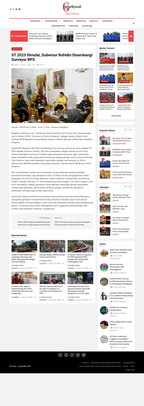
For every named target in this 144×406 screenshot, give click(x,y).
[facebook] (10, 9)
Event (121, 98)
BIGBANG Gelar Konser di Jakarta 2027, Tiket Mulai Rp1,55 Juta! (73, 36)
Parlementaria (58, 26)
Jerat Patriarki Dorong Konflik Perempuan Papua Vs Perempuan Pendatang (121, 281)
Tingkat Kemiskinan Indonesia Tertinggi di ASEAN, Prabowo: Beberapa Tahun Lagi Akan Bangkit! (107, 109)
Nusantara (35, 21)
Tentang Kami (129, 363)
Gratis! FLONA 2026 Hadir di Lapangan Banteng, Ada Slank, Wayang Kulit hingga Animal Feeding (23, 258)
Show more (116, 116)
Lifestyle (93, 21)
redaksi (16, 65)
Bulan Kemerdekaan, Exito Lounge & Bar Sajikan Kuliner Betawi (122, 231)
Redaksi (85, 363)
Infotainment (124, 62)
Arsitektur (107, 21)
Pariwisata (68, 21)
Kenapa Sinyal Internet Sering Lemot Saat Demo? (52, 256)
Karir (133, 366)
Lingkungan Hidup (105, 61)
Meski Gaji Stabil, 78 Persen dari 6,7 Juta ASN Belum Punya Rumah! (121, 36)
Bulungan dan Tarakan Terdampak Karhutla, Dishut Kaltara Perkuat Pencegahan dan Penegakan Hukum (107, 70)
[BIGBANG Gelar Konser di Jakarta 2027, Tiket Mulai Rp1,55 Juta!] (52, 36)
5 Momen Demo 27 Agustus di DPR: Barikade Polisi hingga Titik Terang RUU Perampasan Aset (80, 258)
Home (126, 366)
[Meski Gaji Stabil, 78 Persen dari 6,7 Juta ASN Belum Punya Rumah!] (99, 36)
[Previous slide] (125, 129)
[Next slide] (130, 129)
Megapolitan (16, 49)
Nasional (104, 81)
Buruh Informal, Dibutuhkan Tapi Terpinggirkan (117, 267)
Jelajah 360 (87, 26)
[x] (72, 355)
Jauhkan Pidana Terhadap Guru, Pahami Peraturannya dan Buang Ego (121, 295)
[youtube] (19, 9)
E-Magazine (74, 26)
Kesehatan (81, 21)
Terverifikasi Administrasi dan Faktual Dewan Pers (100, 366)
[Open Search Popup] (134, 23)
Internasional (51, 21)
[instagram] (13, 9)
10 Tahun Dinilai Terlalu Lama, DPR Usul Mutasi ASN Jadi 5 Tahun (122, 163)
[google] (77, 355)
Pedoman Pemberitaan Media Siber (106, 363)
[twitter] (16, 9)
